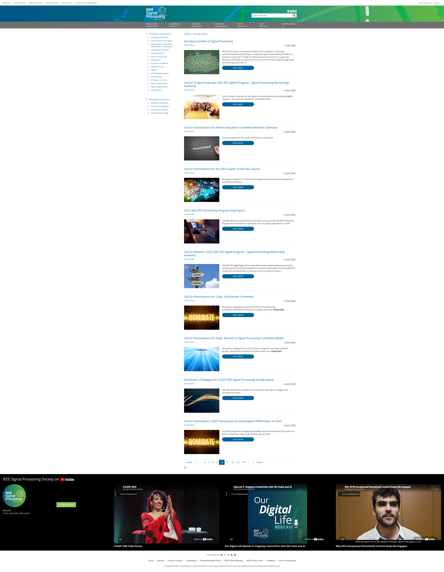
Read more (238, 68)
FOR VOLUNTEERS (289, 24)
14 (243, 462)
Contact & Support (175, 560)
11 (227, 462)
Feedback (271, 560)
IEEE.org (6, 3)
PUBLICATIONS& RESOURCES (152, 25)
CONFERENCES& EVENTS (174, 25)
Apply (294, 15)
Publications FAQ (157, 67)
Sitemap (160, 560)
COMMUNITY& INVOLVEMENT (221, 25)
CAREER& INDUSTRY (242, 25)
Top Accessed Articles (159, 87)
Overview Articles (157, 53)
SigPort (153, 70)
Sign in (438, 3)
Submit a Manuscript (159, 83)
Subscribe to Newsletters (86, 3)
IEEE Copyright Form (158, 113)
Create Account (424, 3)
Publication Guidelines (159, 63)
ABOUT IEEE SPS (262, 25)
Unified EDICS (156, 90)
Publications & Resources (160, 34)
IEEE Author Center (158, 110)
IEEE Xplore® (19, 3)
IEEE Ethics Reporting (234, 560)
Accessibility (191, 560)
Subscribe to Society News (185, 468)
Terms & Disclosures (287, 560)
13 (238, 462)
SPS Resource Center (159, 80)
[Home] (157, 8)
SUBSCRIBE (65, 504)
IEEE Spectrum (52, 3)
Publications (155, 60)
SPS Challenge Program (160, 73)
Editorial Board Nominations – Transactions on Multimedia (162, 45)
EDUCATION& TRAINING (196, 25)
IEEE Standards (35, 3)
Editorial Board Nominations (162, 41)
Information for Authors (160, 50)
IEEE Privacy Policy (255, 560)
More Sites (67, 3)
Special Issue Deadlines (160, 106)
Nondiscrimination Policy (210, 560)
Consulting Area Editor (159, 37)
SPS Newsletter (156, 77)
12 (232, 462)
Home (187, 33)
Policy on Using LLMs (159, 56)
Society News (189, 45)
